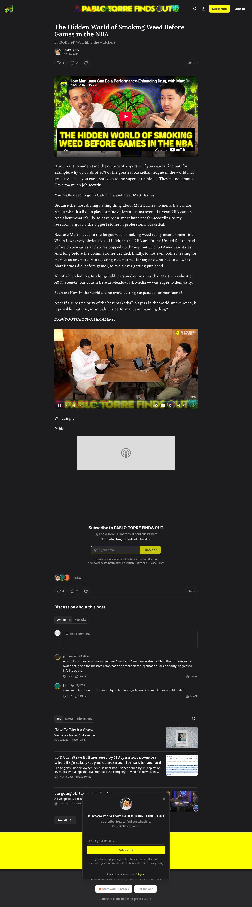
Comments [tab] (64, 619)
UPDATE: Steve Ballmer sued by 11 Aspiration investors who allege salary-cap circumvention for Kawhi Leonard (107, 760)
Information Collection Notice (124, 863)
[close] (164, 799)
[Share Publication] (204, 9)
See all (62, 820)
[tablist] (71, 620)
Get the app (145, 889)
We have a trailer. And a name (74, 735)
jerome (68, 656)
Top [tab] (59, 718)
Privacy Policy (156, 863)
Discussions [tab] (84, 718)
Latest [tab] (69, 718)
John (66, 685)
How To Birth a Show (74, 729)
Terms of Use (145, 859)
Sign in (240, 9)
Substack (106, 899)
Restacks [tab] (80, 619)
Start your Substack (115, 889)
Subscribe (219, 9)
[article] (126, 738)
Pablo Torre (71, 50)
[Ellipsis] (196, 656)
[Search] (195, 9)
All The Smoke (66, 282)
